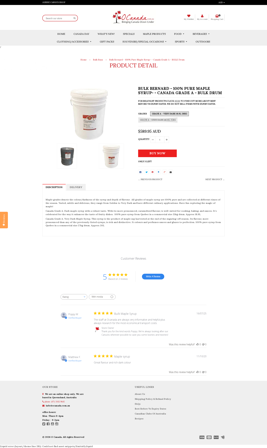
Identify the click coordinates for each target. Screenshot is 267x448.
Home (84, 59)
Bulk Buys (98, 59)
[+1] (164, 172)
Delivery (76, 187)
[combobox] (74, 297)
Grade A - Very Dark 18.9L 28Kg (169, 113)
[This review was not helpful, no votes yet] (203, 344)
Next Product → (215, 179)
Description (54, 187)
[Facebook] (48, 424)
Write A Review (153, 276)
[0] (140, 172)
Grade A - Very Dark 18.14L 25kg (158, 120)
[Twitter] (43, 424)
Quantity (143, 139)
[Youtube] (52, 424)
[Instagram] (56, 424)
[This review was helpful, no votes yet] (198, 344)
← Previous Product (150, 179)
